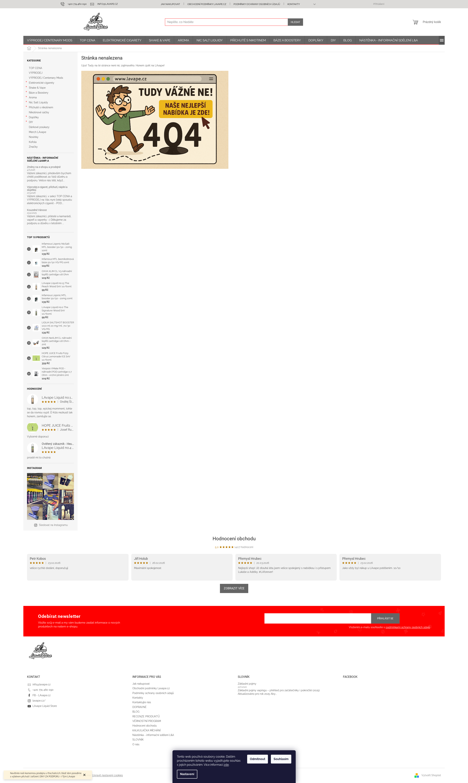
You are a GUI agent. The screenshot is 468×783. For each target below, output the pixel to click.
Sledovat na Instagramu (53, 525)
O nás (135, 744)
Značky (33, 146)
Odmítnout (257, 759)
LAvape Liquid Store (45, 705)
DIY (31, 122)
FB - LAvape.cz (42, 695)
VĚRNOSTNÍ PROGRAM (146, 721)
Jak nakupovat (170, 4)
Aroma (33, 97)
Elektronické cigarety (41, 82)
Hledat (295, 22)
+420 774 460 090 (43, 689)
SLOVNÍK (138, 739)
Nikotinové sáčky (39, 112)
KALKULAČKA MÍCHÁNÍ (146, 730)
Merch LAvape (37, 132)
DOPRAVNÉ (139, 707)
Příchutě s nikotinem (41, 107)
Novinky (33, 137)
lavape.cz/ (39, 700)
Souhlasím (281, 759)
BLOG (135, 711)
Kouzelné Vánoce (37, 210)
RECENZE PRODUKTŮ (146, 716)
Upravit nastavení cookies (107, 775)
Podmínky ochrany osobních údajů (257, 4)
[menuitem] (49, 40)
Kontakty (293, 4)
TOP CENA (35, 68)
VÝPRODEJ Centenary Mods (46, 77)
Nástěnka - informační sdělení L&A (153, 735)
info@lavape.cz (42, 684)
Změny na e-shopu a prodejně (43, 167)
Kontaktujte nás (141, 702)
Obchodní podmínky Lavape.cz (206, 4)
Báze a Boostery (38, 92)
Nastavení (187, 774)
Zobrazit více (234, 588)
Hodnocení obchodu (234, 538)
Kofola (33, 141)
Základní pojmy (247, 683)
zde (226, 764)
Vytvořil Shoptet (431, 775)
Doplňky (34, 117)
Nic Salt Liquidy (38, 102)
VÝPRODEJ (35, 72)
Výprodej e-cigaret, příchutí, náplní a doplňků (47, 188)
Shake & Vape (37, 87)
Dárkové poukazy (39, 127)
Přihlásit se (385, 618)
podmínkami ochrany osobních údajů (408, 627)
